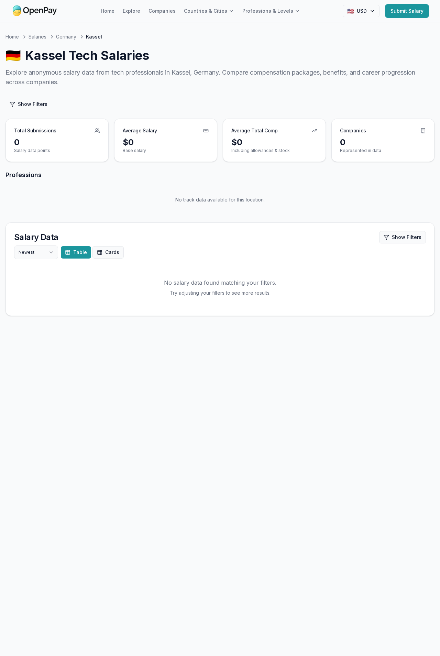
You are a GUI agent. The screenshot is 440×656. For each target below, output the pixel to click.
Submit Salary (407, 11)
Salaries (37, 37)
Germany (66, 37)
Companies (162, 11)
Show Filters (32, 104)
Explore (131, 11)
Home (107, 11)
